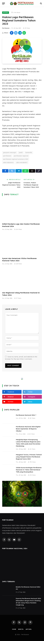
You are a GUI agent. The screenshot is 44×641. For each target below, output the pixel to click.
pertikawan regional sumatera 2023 (15, 159)
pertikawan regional (21, 156)
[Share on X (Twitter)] (16, 33)
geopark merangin (9, 152)
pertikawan (7, 156)
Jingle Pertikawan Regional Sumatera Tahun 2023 (11, 185)
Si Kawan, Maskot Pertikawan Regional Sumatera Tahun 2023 (31, 185)
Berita (20, 629)
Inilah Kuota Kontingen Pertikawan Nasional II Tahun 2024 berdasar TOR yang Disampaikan (29, 470)
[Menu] (3, 3)
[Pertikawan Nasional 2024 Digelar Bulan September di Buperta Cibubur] (8, 429)
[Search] (41, 3)
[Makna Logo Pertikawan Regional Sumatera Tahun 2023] (22, 51)
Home (14, 629)
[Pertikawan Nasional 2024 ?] (8, 418)
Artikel (5, 12)
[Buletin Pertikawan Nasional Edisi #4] (8, 590)
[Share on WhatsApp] (24, 33)
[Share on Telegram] (20, 33)
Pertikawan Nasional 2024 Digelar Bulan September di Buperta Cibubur (28, 429)
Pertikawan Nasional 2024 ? (26, 415)
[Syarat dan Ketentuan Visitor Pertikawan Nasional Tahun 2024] (22, 244)
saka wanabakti (21, 162)
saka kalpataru (8, 162)
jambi (21, 152)
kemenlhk (28, 152)
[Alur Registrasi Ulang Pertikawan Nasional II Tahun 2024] (22, 279)
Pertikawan (5, 28)
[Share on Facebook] (11, 33)
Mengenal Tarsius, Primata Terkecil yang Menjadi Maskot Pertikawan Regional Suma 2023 (29, 457)
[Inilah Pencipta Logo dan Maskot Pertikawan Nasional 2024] (22, 210)
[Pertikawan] (22, 3)
